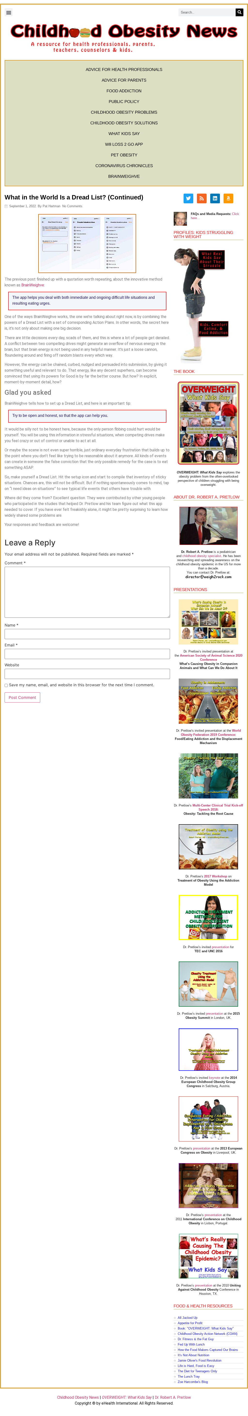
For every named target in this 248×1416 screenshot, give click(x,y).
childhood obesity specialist (201, 556)
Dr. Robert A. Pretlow (173, 1397)
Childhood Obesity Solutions (124, 123)
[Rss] (202, 198)
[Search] (239, 12)
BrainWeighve (124, 176)
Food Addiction (124, 91)
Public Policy (124, 101)
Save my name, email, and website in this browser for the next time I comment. (81, 685)
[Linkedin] (215, 198)
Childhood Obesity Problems (124, 112)
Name (11, 625)
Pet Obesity (124, 155)
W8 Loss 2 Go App (124, 144)
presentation (220, 947)
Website (12, 665)
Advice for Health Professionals (124, 69)
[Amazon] (228, 198)
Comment (15, 563)
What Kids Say (124, 133)
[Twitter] (188, 198)
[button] (9, 12)
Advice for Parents (124, 80)
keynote (214, 1078)
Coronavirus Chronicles (124, 165)
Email (11, 645)
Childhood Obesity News (78, 1397)
